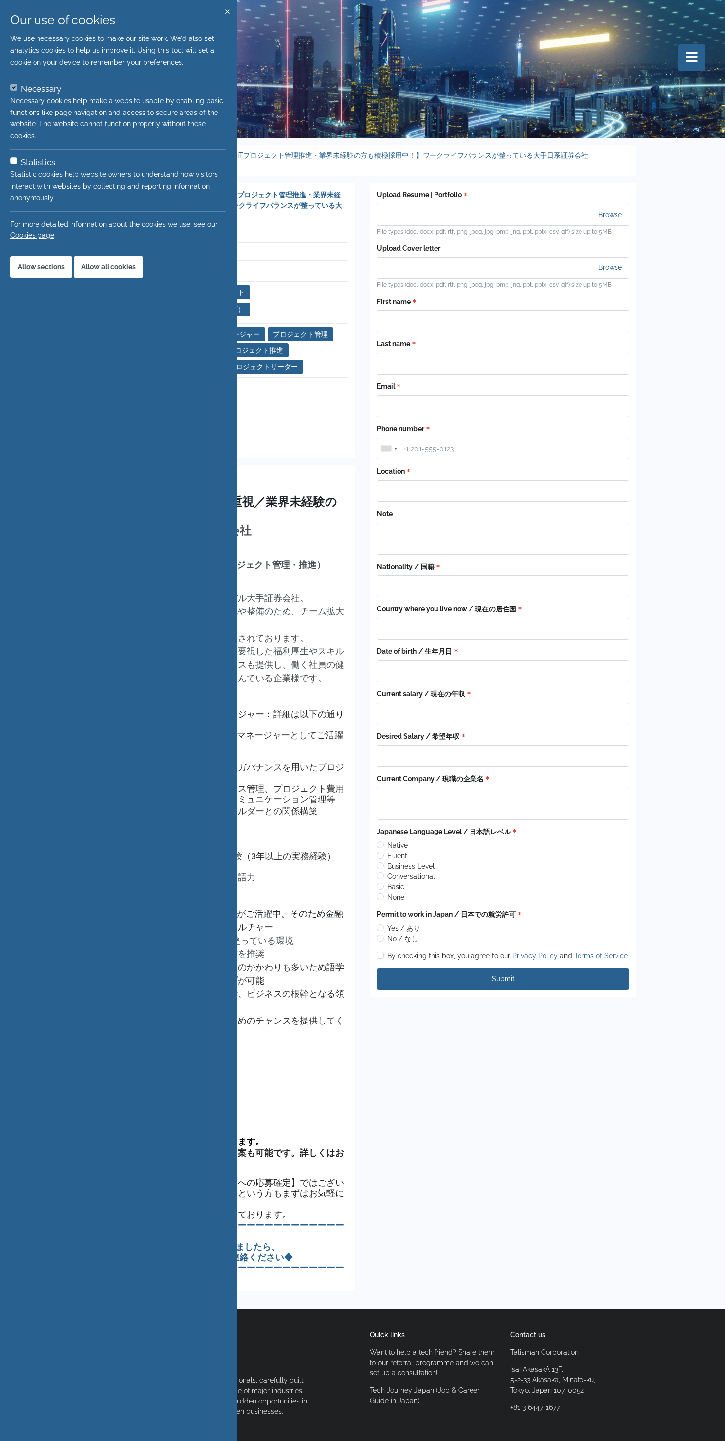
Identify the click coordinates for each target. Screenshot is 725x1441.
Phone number (400, 429)
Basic (395, 887)
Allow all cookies (108, 267)
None (395, 897)
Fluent (397, 856)
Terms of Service (601, 956)
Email (386, 386)
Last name (393, 344)
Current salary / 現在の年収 (421, 694)
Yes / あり (403, 928)
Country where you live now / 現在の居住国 (446, 609)
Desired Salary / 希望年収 (418, 736)
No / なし (402, 939)
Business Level (411, 866)
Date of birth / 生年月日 (414, 651)
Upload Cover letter (408, 248)
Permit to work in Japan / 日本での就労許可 (446, 914)
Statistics (38, 162)
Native (397, 845)
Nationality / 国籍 (406, 566)
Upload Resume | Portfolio (419, 195)
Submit (503, 979)
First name (394, 301)
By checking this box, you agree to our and (507, 956)
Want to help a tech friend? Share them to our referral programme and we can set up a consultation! (432, 1362)
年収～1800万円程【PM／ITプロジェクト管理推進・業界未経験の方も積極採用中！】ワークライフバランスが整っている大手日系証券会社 (372, 155)
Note (385, 514)
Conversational (411, 876)
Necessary (41, 89)
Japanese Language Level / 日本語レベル (444, 831)
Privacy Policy (535, 956)
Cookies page (32, 235)
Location (391, 471)
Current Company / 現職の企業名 (430, 779)
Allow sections (41, 267)
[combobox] (388, 448)
